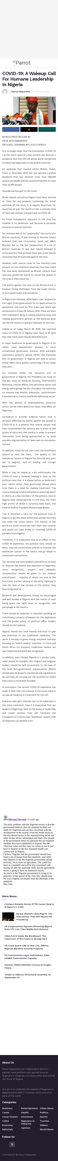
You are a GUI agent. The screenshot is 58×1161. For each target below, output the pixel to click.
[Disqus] (29, 770)
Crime (5, 1121)
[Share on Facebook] (11, 129)
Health (25, 1112)
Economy (7, 1125)
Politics (44, 1112)
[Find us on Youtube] (19, 1144)
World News (46, 1129)
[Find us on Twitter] (12, 1144)
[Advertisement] (29, 29)
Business (7, 1108)
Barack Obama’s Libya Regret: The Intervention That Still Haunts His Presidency (34, 917)
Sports (43, 1116)
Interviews (27, 1116)
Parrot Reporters (20, 91)
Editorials (7, 1129)
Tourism (44, 1121)
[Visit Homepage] (28, 63)
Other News (47, 1108)
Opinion (25, 1128)
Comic (5, 1112)
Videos (44, 1125)
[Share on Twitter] (29, 129)
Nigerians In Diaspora (28, 1122)
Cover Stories (10, 1116)
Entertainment (29, 1108)
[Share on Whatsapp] (47, 129)
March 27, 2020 (43, 91)
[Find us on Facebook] (5, 1144)
